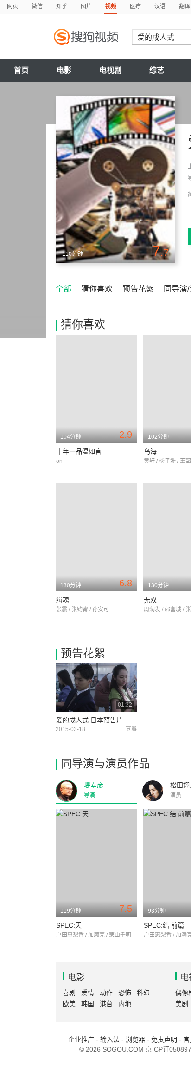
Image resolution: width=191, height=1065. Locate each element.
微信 (37, 6)
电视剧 (110, 70)
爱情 (87, 992)
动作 (106, 992)
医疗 (135, 6)
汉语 (160, 6)
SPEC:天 (69, 925)
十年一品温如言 (79, 451)
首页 (21, 70)
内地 (124, 1003)
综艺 (156, 70)
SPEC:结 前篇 (164, 925)
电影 (64, 70)
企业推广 (81, 1039)
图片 (86, 6)
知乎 (61, 6)
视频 (110, 6)
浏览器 (135, 1039)
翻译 (184, 6)
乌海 (150, 451)
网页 (12, 6)
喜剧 (69, 992)
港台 (106, 1003)
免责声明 (164, 1039)
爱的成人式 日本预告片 (89, 720)
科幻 (143, 992)
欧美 (69, 1003)
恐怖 (124, 992)
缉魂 (62, 600)
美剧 (181, 1003)
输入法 (110, 1039)
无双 (150, 600)
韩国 (87, 1003)
